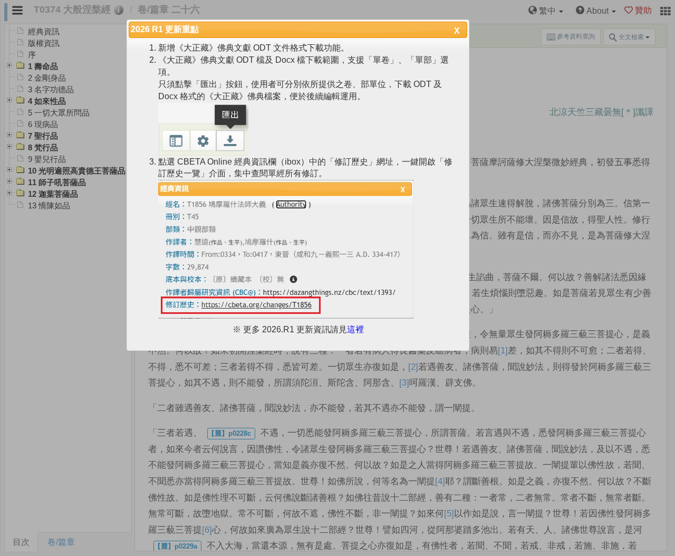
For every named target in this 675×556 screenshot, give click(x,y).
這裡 (355, 329)
